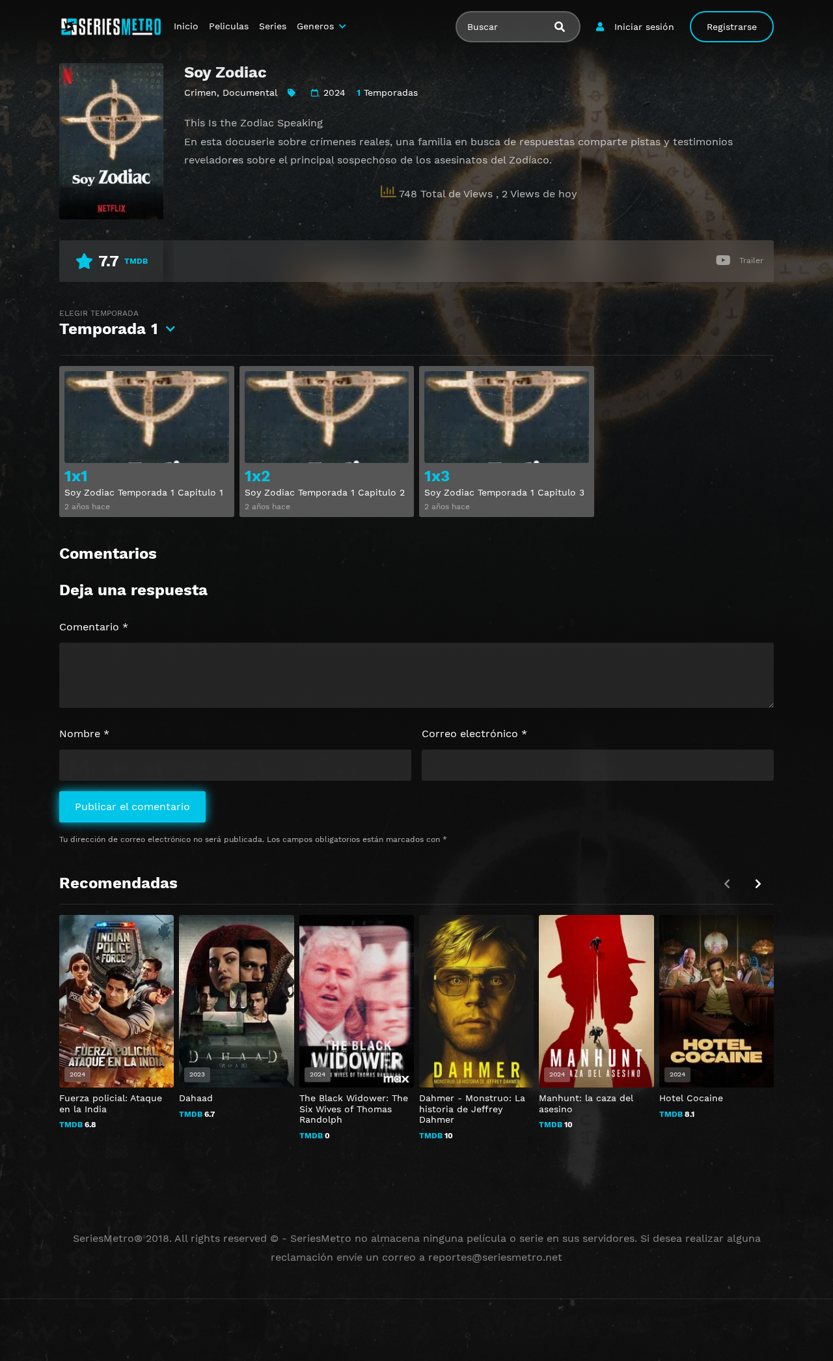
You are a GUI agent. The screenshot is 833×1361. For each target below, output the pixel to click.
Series (272, 26)
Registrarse (732, 26)
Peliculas (229, 26)
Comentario (93, 627)
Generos (315, 26)
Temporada (108, 323)
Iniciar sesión (644, 26)
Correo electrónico (474, 733)
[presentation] (758, 884)
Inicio (186, 26)
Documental (250, 92)
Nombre (84, 733)
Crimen (200, 92)
